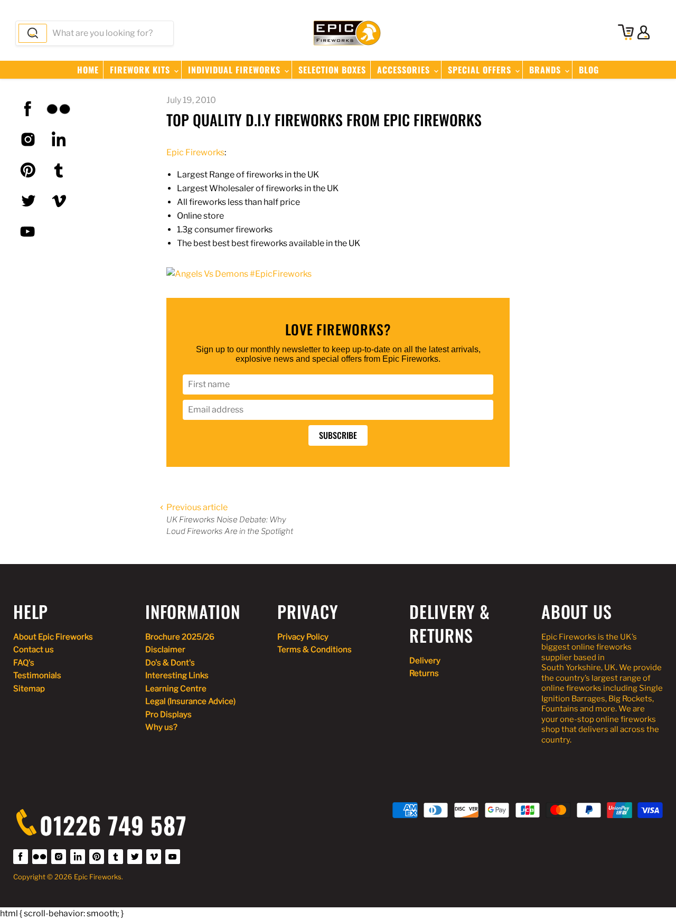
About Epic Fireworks (53, 637)
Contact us (33, 649)
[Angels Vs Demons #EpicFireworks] (239, 274)
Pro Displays (168, 714)
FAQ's (23, 663)
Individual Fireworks (235, 69)
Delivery (424, 660)
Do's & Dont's (170, 663)
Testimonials (37, 675)
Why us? (161, 727)
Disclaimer (165, 649)
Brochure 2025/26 (179, 637)
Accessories (405, 69)
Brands (546, 69)
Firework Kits (141, 69)
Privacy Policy (302, 637)
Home (88, 69)
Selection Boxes (332, 69)
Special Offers (481, 69)
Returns (424, 673)
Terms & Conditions (314, 649)
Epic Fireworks (195, 152)
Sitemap (29, 688)
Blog (589, 69)
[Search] (32, 33)
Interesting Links (177, 675)
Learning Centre (175, 688)
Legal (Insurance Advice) (190, 701)
